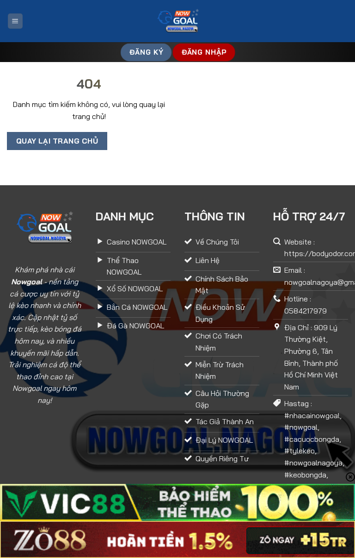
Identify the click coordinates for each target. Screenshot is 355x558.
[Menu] (15, 21)
